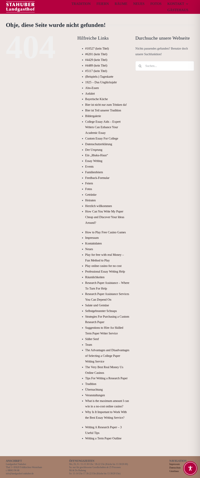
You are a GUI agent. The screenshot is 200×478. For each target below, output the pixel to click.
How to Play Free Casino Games (105, 232)
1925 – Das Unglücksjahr (101, 82)
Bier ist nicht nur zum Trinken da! (106, 104)
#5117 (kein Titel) (96, 71)
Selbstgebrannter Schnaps (101, 311)
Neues (89, 249)
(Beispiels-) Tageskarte (99, 76)
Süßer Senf (92, 339)
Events (89, 166)
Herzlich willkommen (98, 206)
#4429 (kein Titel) (96, 59)
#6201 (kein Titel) (96, 54)
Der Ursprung (93, 149)
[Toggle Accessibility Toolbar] (190, 468)
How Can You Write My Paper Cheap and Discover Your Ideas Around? (104, 217)
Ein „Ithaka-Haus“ (96, 155)
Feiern (89, 183)
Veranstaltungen (95, 395)
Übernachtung (94, 389)
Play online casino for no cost (103, 265)
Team (88, 344)
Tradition (90, 384)
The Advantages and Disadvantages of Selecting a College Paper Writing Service (107, 355)
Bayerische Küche (96, 99)
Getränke (90, 194)
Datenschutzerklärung (98, 144)
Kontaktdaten (93, 243)
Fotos (88, 189)
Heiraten (90, 200)
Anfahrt (90, 93)
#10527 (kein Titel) (97, 48)
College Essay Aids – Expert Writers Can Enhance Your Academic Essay (103, 127)
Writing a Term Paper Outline (103, 438)
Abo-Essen (92, 88)
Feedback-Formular (97, 177)
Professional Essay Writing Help (105, 271)
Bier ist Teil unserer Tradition (103, 110)
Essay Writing (93, 161)
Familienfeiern (94, 172)
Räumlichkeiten (94, 277)
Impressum (92, 237)
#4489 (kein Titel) (96, 65)
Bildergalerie (93, 116)
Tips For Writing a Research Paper (106, 378)
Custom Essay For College (101, 138)
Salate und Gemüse (97, 305)
